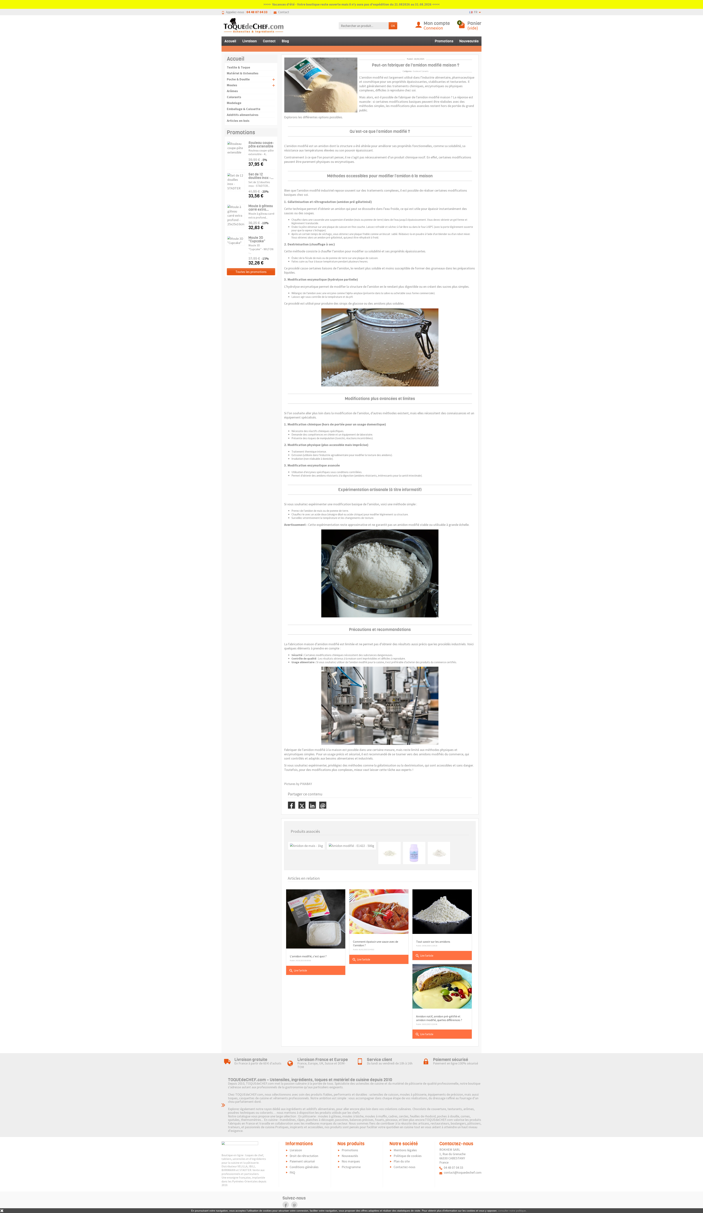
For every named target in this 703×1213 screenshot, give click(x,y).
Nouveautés (469, 41)
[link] (285, 1204)
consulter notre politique (512, 1210)
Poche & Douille (238, 79)
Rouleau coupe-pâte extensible (261, 144)
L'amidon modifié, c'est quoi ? (308, 956)
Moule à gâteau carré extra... (260, 208)
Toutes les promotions (251, 272)
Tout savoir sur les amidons (433, 941)
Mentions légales (405, 1150)
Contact (283, 12)
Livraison (249, 41)
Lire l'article (298, 970)
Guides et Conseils (420, 71)
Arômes (232, 91)
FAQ (292, 1172)
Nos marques (351, 1161)
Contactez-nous (404, 1167)
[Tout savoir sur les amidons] (442, 911)
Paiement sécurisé (302, 1161)
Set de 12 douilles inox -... (261, 176)
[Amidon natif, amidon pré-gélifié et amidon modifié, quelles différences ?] (442, 986)
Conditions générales (304, 1167)
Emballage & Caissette (243, 109)
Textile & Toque (238, 67)
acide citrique (354, 514)
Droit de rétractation (304, 1156)
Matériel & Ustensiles (242, 73)
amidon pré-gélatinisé (329, 237)
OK (393, 26)
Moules (232, 85)
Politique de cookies (408, 1156)
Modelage (234, 103)
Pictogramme (351, 1167)
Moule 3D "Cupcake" (256, 239)
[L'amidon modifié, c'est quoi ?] (315, 919)
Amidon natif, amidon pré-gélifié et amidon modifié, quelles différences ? (439, 1018)
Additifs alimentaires (242, 115)
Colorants (234, 97)
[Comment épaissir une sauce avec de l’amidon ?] (378, 911)
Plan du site (402, 1161)
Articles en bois (238, 120)
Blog (285, 41)
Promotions (444, 41)
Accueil (230, 41)
